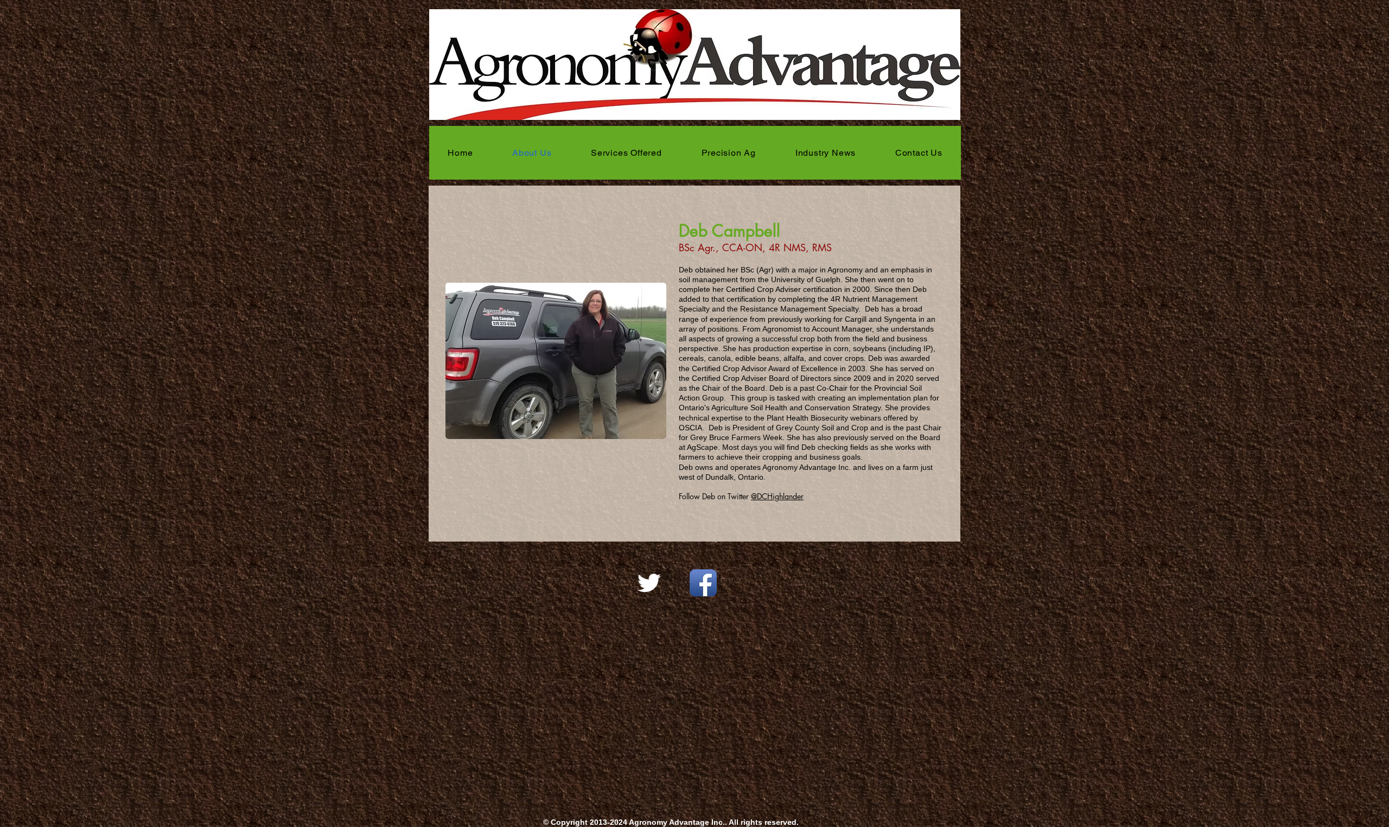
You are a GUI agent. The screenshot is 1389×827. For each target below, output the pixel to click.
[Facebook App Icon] (703, 582)
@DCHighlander (777, 496)
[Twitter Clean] (648, 582)
